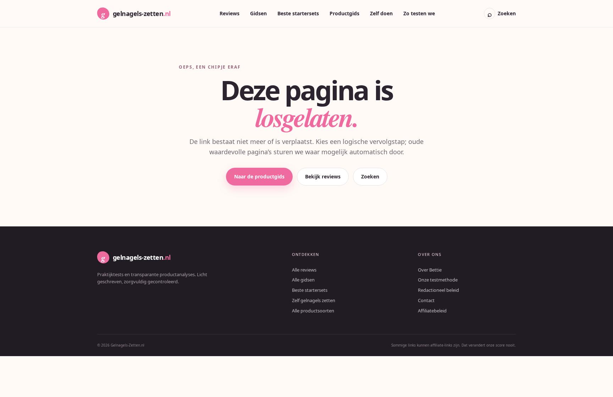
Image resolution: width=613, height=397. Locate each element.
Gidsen (258, 13)
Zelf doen (381, 13)
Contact (426, 300)
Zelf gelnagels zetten (313, 300)
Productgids (344, 13)
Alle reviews (304, 270)
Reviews (229, 13)
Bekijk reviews (323, 176)
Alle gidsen (303, 280)
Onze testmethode (438, 280)
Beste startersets (298, 13)
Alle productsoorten (313, 310)
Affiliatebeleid (432, 310)
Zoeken (370, 176)
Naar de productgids (259, 176)
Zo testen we (419, 13)
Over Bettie (430, 270)
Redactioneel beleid (438, 290)
